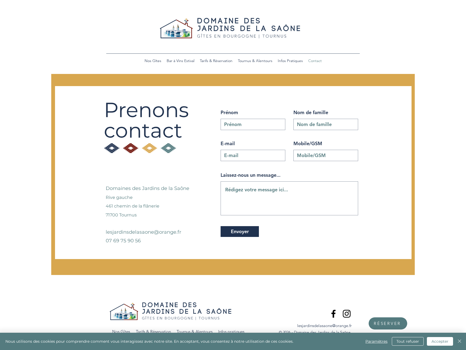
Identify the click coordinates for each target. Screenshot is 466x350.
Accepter (439, 341)
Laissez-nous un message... (250, 175)
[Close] (459, 341)
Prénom (229, 112)
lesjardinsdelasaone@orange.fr (143, 232)
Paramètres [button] (376, 341)
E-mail (228, 143)
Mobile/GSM (307, 143)
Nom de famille (310, 112)
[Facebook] (333, 313)
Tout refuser (407, 341)
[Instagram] (346, 313)
